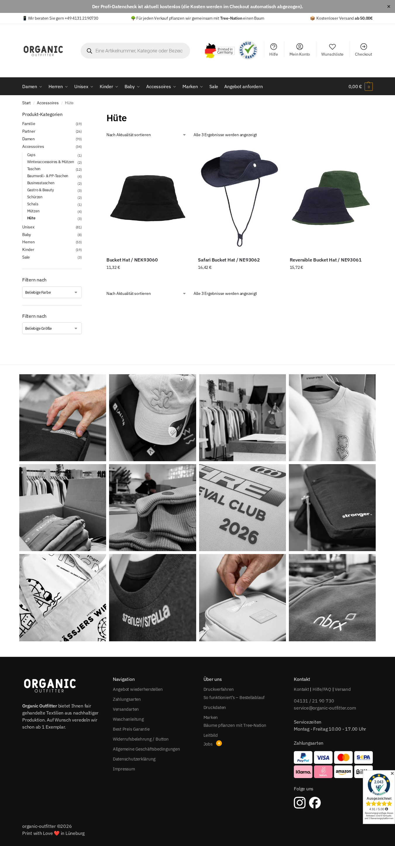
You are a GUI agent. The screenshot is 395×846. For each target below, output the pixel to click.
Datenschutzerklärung (134, 759)
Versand (343, 689)
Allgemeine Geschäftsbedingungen (146, 749)
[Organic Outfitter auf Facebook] (315, 803)
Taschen (34, 168)
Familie (28, 123)
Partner (28, 131)
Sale (26, 257)
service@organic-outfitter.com (325, 708)
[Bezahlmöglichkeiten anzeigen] (333, 764)
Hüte (31, 218)
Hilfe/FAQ (322, 689)
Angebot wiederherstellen (138, 689)
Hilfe (273, 54)
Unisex (28, 227)
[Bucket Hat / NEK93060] (147, 198)
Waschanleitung (128, 719)
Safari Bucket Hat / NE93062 (229, 260)
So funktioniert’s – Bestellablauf (234, 697)
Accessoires (48, 102)
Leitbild (210, 735)
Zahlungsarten (127, 699)
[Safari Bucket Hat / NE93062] (239, 198)
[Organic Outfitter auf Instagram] (300, 803)
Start (26, 102)
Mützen (33, 210)
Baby (26, 234)
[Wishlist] (180, 153)
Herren (28, 242)
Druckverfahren (218, 689)
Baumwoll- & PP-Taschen (47, 175)
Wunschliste (332, 54)
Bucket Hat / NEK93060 (132, 260)
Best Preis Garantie (131, 729)
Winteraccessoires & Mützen (50, 161)
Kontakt (301, 689)
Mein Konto (299, 54)
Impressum (124, 769)
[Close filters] (83, 114)
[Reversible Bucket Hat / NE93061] (331, 198)
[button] (361, 86)
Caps (31, 154)
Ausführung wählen (147, 280)
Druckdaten (214, 707)
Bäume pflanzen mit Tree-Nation (234, 725)
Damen (28, 138)
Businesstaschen (40, 182)
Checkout (363, 54)
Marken (210, 717)
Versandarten (126, 709)
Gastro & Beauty (40, 189)
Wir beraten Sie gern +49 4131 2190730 (63, 18)
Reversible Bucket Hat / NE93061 (326, 260)
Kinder (28, 249)
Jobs (208, 744)
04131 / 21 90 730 (314, 701)
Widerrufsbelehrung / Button (141, 739)
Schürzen (34, 196)
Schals (32, 203)
